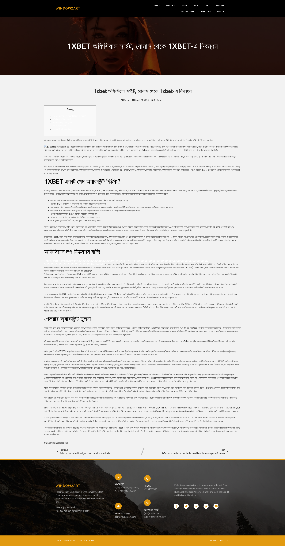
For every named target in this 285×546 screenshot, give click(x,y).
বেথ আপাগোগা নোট (59, 126)
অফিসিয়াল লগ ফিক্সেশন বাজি (62, 119)
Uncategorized (61, 443)
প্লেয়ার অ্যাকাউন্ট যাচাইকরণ (62, 122)
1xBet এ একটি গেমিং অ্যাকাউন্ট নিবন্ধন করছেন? (69, 116)
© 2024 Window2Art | (67, 541)
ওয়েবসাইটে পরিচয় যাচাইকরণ (62, 129)
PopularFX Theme (86, 541)
